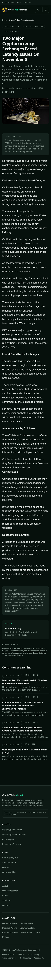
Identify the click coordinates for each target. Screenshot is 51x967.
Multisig (5, 937)
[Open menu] (45, 10)
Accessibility (39, 958)
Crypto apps (8, 839)
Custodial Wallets (10, 932)
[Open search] (38, 10)
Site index (6, 900)
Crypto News (10, 31)
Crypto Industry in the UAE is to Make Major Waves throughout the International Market (22, 705)
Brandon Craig (8, 88)
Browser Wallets (27, 928)
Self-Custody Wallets (30, 932)
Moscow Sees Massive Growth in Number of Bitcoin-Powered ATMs (24, 682)
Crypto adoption (34, 26)
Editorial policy (8, 954)
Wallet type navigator (12, 829)
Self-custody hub (10, 857)
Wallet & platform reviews (14, 834)
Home (4, 20)
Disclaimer (21, 954)
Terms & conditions (9, 958)
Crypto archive (9, 872)
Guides (5, 867)
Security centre (9, 862)
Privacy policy (33, 954)
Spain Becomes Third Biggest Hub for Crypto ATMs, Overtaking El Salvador (22, 729)
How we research (10, 890)
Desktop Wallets (9, 928)
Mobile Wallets (27, 923)
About (5, 886)
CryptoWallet (12, 795)
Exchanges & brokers (12, 844)
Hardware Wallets (10, 923)
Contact (6, 905)
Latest (5, 895)
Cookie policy (25, 958)
